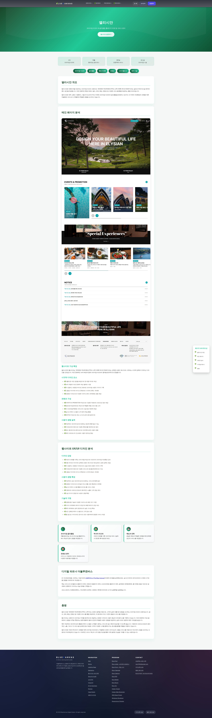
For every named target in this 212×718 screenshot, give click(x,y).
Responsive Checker (118, 701)
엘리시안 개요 (201, 352)
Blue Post (114, 661)
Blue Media (115, 679)
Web (89, 661)
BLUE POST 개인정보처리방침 (144, 673)
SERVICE (89, 3)
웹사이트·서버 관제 (93, 673)
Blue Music (115, 683)
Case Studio (91, 692)
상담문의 (151, 3)
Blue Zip (114, 686)
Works (90, 664)
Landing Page (92, 667)
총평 (198, 368)
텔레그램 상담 (139, 670)
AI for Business (92, 686)
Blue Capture (116, 673)
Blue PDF (114, 676)
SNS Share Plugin (117, 695)
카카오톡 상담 (139, 667)
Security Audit (92, 676)
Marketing (91, 670)
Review (90, 689)
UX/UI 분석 (200, 360)
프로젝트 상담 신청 (141, 661)
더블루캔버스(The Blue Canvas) (95, 578)
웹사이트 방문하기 (106, 34)
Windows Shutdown (117, 698)
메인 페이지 (200, 356)
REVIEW (118, 3)
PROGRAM (108, 3)
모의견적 (143, 3)
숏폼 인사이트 (92, 695)
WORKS (98, 3)
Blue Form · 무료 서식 (118, 667)
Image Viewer (116, 689)
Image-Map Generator (118, 692)
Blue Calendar (116, 670)
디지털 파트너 (201, 364)
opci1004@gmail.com (142, 664)
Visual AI (90, 683)
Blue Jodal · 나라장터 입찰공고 (120, 664)
